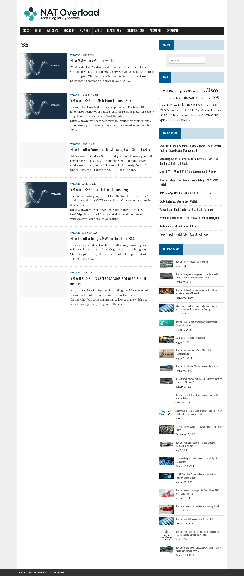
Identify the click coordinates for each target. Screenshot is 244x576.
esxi (181, 98)
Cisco (26, 30)
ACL (176, 91)
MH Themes (59, 572)
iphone (162, 105)
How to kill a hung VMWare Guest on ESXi (102, 238)
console (173, 98)
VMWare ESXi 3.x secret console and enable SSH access (108, 281)
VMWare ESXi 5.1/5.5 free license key (99, 189)
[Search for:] (187, 60)
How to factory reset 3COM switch (191, 261)
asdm (196, 91)
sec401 (201, 110)
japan (175, 105)
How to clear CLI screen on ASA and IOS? (194, 519)
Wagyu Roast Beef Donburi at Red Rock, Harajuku (186, 209)
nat (195, 104)
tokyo (176, 115)
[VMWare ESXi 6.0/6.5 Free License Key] (43, 117)
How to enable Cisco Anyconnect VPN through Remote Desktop (196, 323)
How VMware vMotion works (92, 60)
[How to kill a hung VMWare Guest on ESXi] (43, 255)
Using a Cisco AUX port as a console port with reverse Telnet (196, 396)
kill (179, 105)
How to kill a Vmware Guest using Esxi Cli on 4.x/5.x (110, 149)
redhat (163, 110)
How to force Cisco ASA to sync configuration (196, 366)
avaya (202, 91)
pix (212, 105)
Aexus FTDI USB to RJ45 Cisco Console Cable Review (187, 172)
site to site (218, 110)
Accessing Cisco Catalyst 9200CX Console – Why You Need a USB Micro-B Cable (198, 412)
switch (168, 115)
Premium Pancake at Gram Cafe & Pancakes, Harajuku (189, 218)
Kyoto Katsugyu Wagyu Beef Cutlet (178, 201)
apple (182, 91)
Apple (98, 30)
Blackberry (114, 30)
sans (194, 110)
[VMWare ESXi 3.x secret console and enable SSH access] (43, 295)
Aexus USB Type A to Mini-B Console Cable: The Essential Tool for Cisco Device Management (190, 148)
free (198, 98)
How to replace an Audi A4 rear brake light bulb (197, 506)
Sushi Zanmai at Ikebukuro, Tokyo (177, 226)
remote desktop (174, 110)
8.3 (160, 91)
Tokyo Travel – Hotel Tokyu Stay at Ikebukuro (183, 234)
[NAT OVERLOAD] (122, 13)
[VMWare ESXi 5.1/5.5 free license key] (43, 206)
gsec (209, 98)
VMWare (85, 30)
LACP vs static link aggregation (190, 337)
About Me (155, 30)
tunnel (194, 115)
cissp (162, 98)
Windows (52, 30)
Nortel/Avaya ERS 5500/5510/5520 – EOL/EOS (185, 193)
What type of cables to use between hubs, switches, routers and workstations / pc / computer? (199, 307)
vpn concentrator (173, 120)
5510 (165, 91)
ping (207, 105)
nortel (201, 104)
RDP (216, 105)
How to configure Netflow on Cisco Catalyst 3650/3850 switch (195, 444)
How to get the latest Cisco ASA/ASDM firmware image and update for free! (198, 549)
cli (167, 98)
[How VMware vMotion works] (43, 77)
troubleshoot (185, 115)
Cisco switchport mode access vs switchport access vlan (196, 459)
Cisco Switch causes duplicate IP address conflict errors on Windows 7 (198, 380)
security (209, 110)
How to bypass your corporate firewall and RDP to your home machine (198, 491)
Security (69, 30)
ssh (161, 115)
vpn (162, 119)
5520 (170, 91)
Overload (172, 30)
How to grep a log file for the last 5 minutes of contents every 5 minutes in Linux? (197, 533)
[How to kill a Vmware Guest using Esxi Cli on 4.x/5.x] (43, 166)
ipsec (169, 104)
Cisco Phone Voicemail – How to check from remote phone (199, 428)
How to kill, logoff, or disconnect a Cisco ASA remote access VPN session (196, 291)
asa (189, 90)
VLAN (202, 115)
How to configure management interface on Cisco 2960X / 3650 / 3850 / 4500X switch (198, 275)
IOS (216, 97)
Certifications (135, 30)
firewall (189, 98)
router (186, 110)
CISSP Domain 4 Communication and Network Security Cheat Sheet (196, 475)
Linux (38, 30)
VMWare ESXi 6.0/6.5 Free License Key (100, 100)
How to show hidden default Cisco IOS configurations (193, 351)
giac (203, 98)
